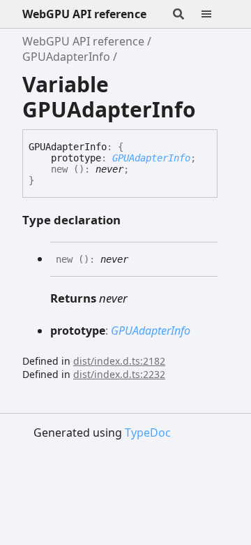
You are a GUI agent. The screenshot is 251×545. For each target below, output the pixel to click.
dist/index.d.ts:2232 (119, 374)
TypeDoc (148, 432)
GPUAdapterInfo (66, 56)
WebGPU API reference (84, 14)
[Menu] (215, 14)
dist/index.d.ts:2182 (119, 361)
